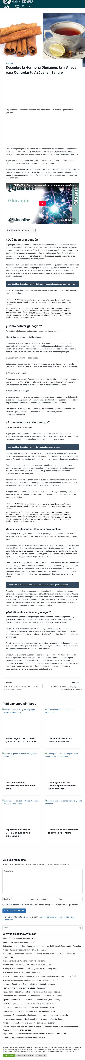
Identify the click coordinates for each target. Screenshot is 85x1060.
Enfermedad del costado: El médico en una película (23, 1038)
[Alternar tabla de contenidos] (32, 230)
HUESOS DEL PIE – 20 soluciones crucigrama (21, 972)
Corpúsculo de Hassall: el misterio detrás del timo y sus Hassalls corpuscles (34, 1034)
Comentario (9, 871)
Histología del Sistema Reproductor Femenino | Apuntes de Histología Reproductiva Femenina (41, 946)
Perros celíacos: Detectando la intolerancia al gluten (24, 950)
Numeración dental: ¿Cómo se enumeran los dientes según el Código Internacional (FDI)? (39, 976)
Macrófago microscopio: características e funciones (23, 988)
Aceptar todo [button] (9, 1055)
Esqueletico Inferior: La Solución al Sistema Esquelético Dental (28, 1007)
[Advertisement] (42, 92)
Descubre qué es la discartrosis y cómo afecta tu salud (20, 785)
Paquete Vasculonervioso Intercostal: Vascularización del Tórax (28, 1011)
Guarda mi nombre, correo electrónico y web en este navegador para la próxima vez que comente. (42, 905)
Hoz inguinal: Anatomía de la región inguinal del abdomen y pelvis (29, 969)
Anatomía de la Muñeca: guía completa (18, 938)
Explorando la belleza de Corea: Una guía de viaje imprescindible (18, 832)
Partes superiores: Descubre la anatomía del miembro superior (28, 1023)
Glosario (9, 63)
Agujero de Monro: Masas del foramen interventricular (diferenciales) (31, 1000)
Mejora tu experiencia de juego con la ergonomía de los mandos (67, 686)
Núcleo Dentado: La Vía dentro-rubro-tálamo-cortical (24, 961)
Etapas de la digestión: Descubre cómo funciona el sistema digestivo (31, 992)
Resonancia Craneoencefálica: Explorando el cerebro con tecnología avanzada (35, 1015)
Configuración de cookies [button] (24, 1055)
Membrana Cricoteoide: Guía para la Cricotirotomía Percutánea (28, 984)
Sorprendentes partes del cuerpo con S (18, 942)
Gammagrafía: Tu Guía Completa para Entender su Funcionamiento (62, 785)
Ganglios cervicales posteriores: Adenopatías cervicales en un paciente (32, 996)
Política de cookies (69, 1051)
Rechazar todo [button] (41, 1055)
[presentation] (21, 721)
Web (60, 899)
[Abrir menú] (81, 4)
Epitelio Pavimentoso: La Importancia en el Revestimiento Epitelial (20, 686)
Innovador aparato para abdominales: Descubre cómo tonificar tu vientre (32, 1019)
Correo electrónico (39, 899)
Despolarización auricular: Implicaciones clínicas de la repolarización (30, 980)
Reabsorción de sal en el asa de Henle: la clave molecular (26, 965)
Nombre (7, 899)
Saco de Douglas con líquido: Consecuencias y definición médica (29, 1003)
